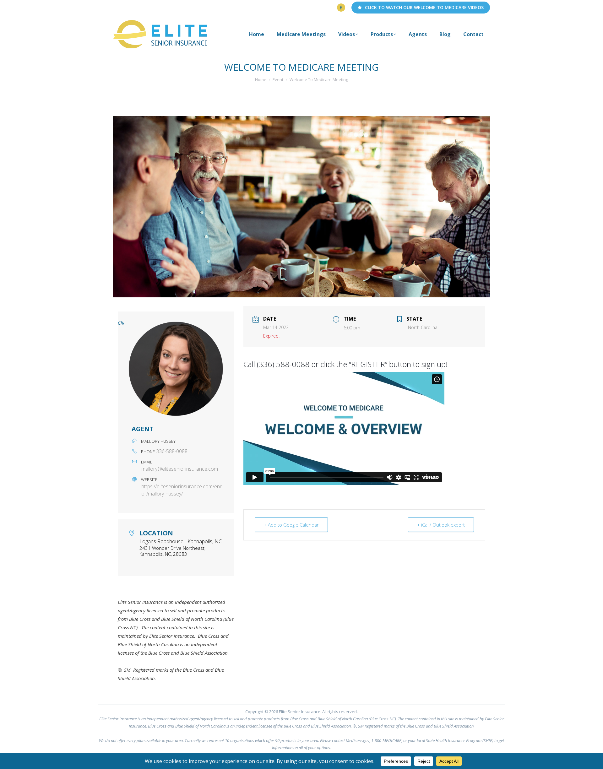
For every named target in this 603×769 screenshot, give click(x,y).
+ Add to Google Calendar (291, 525)
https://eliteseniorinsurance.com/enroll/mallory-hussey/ (181, 490)
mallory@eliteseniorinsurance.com (179, 468)
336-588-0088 (171, 451)
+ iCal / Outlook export (441, 525)
